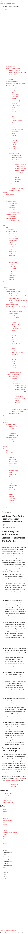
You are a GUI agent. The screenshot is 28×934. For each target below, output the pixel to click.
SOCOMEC (14, 140)
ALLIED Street (15, 94)
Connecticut (12, 266)
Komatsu (14, 122)
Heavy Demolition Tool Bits (15, 88)
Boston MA (11, 234)
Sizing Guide (12, 205)
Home (4, 809)
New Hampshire (13, 262)
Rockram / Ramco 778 (20, 164)
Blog (7, 227)
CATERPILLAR (15, 103)
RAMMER (14, 136)
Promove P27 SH (19, 173)
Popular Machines (16, 159)
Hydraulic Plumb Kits (14, 190)
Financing (5, 223)
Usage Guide (12, 207)
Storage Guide (12, 210)
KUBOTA (14, 125)
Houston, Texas (13, 240)
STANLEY (14, 144)
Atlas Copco (15, 96)
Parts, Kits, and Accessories (12, 151)
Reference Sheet (13, 203)
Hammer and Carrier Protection (20, 186)
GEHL (13, 109)
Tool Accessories (13, 183)
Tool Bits (14, 268)
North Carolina (12, 251)
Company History (10, 229)
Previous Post (14, 784)
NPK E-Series (15, 131)
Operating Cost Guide (14, 212)
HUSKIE (14, 112)
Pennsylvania (12, 255)
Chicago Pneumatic (16, 105)
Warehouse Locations (11, 231)
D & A (13, 107)
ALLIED (13, 92)
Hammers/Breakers (11, 201)
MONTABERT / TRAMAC (17, 129)
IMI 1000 (17, 181)
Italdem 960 (18, 179)
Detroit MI (11, 279)
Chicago (11, 242)
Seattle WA (11, 277)
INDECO (14, 114)
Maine (10, 258)
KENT (13, 118)
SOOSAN (14, 142)
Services (5, 196)
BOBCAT (14, 98)
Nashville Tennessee (14, 247)
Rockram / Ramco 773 (20, 168)
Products (5, 64)
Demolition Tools (10, 85)
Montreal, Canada (13, 238)
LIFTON (14, 127)
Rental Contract (10, 194)
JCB (13, 116)
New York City (12, 236)
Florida (10, 260)
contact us (16, 778)
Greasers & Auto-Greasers (18, 188)
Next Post (14, 786)
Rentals (5, 192)
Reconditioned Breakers (12, 81)
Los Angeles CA (12, 275)
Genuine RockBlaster (17, 120)
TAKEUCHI (14, 146)
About (4, 225)
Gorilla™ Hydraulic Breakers (13, 68)
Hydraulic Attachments (11, 214)
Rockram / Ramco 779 (20, 162)
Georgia (11, 271)
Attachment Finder (10, 66)
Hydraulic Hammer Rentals (10, 814)
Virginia (11, 253)
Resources (5, 199)
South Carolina (12, 244)
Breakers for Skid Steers (15, 70)
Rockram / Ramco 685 (20, 170)
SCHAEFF (14, 138)
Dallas (10, 249)
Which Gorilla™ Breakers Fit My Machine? (16, 83)
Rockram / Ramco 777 (20, 166)
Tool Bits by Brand (13, 90)
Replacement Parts (14, 153)
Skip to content (4, 1)
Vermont (11, 264)
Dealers (5, 281)
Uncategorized (6, 527)
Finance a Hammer (7, 820)
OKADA (13, 133)
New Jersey (11, 273)
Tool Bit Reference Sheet (15, 149)
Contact (5, 284)
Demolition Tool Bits (11, 218)
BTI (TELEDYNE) (16, 101)
